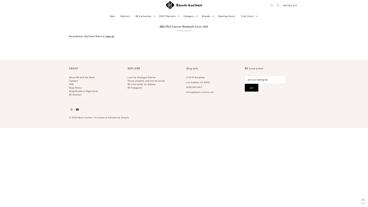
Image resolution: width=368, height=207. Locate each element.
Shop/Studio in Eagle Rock (83, 91)
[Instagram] (71, 110)
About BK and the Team (82, 77)
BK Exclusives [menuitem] (143, 16)
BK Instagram (135, 87)
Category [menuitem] (189, 16)
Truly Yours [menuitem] (247, 16)
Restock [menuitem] (125, 16)
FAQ (71, 84)
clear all (109, 36)
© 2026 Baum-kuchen (81, 117)
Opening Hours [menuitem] (226, 16)
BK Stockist (75, 94)
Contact (73, 80)
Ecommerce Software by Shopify (112, 117)
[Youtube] (77, 110)
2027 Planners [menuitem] (167, 16)
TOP (363, 203)
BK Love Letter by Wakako (142, 84)
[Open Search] (272, 5)
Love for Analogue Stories (142, 77)
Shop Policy (75, 87)
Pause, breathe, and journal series (146, 80)
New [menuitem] (112, 16)
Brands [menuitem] (206, 16)
